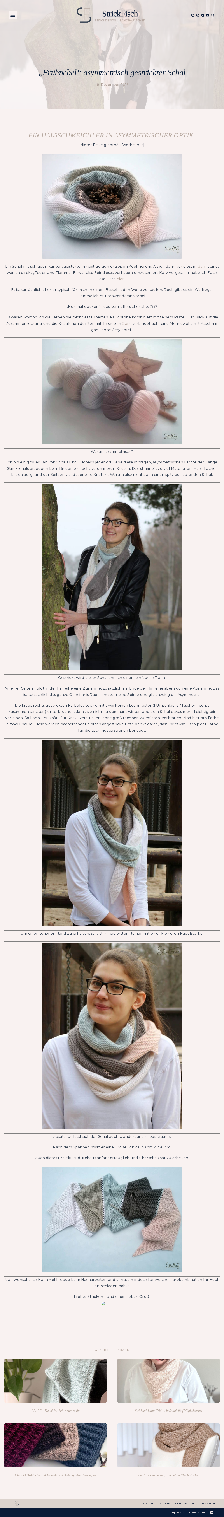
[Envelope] (207, 15)
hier (120, 279)
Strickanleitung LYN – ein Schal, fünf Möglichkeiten (168, 1411)
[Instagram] (192, 15)
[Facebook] (202, 15)
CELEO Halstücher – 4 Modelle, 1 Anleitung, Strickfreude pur (55, 1475)
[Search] (212, 15)
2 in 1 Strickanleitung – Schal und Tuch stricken (169, 1475)
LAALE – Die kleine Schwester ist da (55, 1411)
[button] (13, 15)
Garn (202, 266)
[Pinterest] (197, 15)
